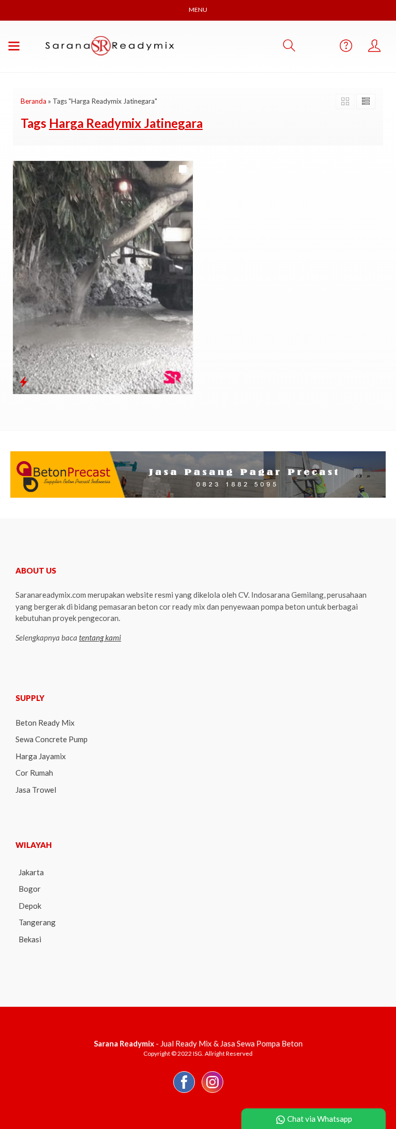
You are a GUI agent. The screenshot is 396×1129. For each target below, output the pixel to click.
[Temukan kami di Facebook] (184, 1092)
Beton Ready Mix (45, 722)
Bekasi (30, 939)
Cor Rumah (34, 772)
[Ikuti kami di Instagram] (212, 1092)
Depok (30, 905)
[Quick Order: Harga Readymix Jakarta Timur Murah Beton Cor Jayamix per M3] (23, 381)
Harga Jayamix (40, 756)
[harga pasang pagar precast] (198, 473)
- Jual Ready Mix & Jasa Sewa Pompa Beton (198, 1043)
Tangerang (37, 922)
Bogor (30, 888)
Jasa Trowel (35, 789)
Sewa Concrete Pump (51, 739)
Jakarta (31, 872)
